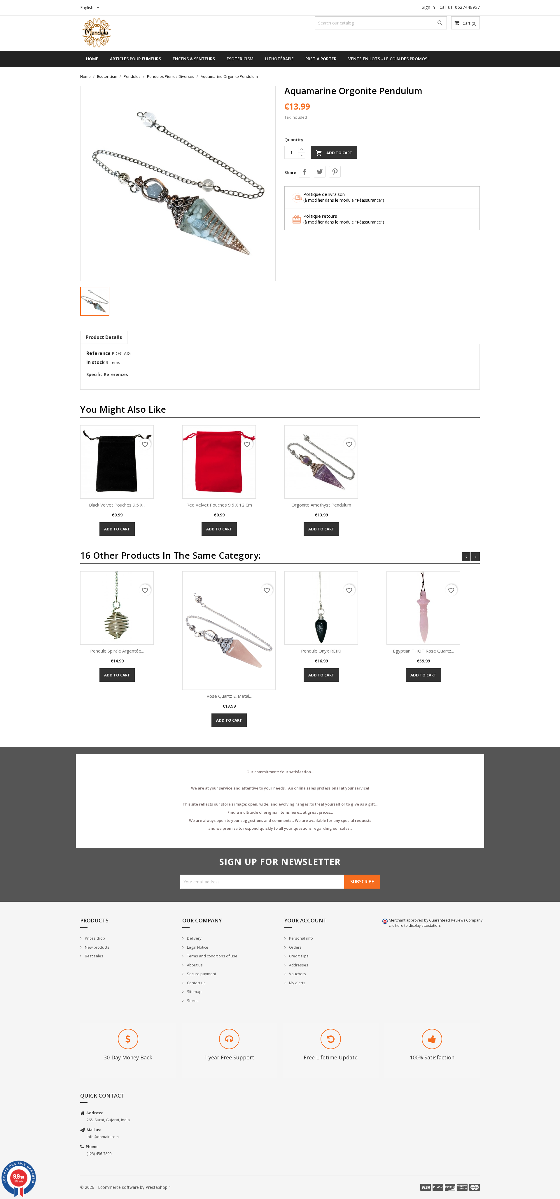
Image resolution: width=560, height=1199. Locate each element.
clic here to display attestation (414, 925)
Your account (305, 920)
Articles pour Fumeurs (135, 58)
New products (96, 947)
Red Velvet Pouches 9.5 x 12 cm (219, 505)
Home (92, 58)
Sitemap (194, 991)
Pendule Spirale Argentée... (117, 651)
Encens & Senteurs (194, 58)
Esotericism (240, 58)
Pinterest (335, 171)
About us (194, 965)
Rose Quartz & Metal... (229, 696)
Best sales (93, 956)
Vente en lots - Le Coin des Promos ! (389, 58)
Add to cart (334, 153)
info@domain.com (103, 1136)
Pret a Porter (321, 58)
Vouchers (297, 973)
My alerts (296, 982)
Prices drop (94, 938)
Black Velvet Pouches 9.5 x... (117, 505)
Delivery (194, 938)
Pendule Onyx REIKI (321, 651)
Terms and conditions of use (211, 956)
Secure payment (201, 973)
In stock (95, 362)
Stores (192, 1000)
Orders (295, 947)
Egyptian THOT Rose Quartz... (423, 651)
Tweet (320, 171)
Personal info (300, 938)
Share (304, 171)
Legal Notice (197, 947)
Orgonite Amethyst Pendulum (321, 505)
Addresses (298, 965)
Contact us (196, 982)
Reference (98, 353)
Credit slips (298, 956)
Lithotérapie (279, 58)
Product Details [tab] (104, 337)
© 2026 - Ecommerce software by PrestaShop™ (125, 1187)
